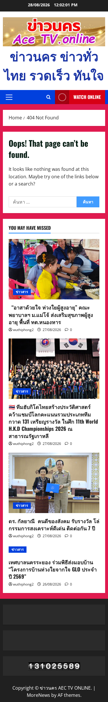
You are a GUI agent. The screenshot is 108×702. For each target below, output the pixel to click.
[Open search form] (48, 97)
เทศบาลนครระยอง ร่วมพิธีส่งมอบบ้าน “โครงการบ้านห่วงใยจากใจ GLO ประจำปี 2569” (53, 569)
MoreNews (38, 695)
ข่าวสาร (22, 291)
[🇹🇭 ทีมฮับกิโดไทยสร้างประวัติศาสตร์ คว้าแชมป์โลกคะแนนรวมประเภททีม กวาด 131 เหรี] (54, 368)
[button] (9, 97)
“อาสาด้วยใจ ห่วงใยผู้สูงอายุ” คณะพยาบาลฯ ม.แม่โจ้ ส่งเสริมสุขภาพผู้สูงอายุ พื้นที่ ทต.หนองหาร (51, 314)
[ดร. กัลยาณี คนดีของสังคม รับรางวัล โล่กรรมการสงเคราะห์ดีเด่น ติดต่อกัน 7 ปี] (54, 483)
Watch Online (87, 96)
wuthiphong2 (23, 329)
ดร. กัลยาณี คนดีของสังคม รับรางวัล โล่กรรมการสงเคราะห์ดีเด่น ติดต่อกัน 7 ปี (54, 524)
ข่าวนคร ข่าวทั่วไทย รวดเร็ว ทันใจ (54, 65)
